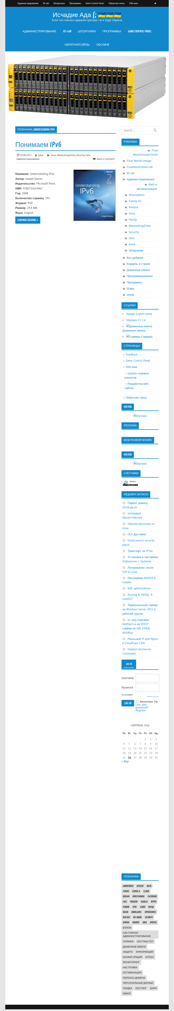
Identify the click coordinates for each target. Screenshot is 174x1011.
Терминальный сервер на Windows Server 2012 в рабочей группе (140, 609)
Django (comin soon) (139, 314)
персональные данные (138, 982)
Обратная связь (117, 3)
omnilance (136, 912)
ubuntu (135, 922)
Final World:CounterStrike (145, 152)
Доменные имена (138, 270)
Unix (87, 155)
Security (80, 155)
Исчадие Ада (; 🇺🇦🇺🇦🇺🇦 (87, 15)
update (153, 922)
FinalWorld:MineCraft (140, 167)
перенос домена (134, 977)
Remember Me (149, 701)
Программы (75, 3)
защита (128, 951)
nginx (125, 912)
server (126, 922)
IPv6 (135, 906)
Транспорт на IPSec (140, 551)
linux (53, 155)
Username (127, 678)
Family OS (135, 201)
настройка (130, 967)
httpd (153, 901)
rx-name (137, 917)
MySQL (133, 219)
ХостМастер (145, 941)
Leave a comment (106, 158)
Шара (130, 288)
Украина (128, 941)
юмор (130, 294)
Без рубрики (135, 258)
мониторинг (131, 962)
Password (127, 687)
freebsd (133, 207)
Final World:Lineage (139, 161)
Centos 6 (136, 891)
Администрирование (28, 3)
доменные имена (134, 946)
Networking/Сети (66, 155)
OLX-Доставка (137, 534)
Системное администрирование (137, 934)
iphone (126, 906)
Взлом (127, 927)
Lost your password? (142, 706)
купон (149, 957)
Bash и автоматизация (147, 186)
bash (149, 886)
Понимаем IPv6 (38, 144)
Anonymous (128, 886)
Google (144, 901)
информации (144, 951)
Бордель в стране (138, 264)
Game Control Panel (94, 3)
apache (140, 886)
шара (153, 988)
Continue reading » (27, 220)
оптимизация (132, 972)
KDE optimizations (139, 588)
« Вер (125, 761)
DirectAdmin (136, 195)
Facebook (152, 896)
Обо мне (133, 3)
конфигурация (132, 957)
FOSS (125, 901)
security (149, 917)
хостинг (141, 988)
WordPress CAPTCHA (153, 696)
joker (41, 155)
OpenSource (150, 912)
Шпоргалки (59, 3)
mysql (151, 906)
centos (126, 891)
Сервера (146, 336)
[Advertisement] (140, 818)
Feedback (131, 354)
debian (126, 896)
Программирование (140, 276)
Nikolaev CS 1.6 (136, 320)
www (132, 244)
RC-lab (46, 3)
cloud (146, 891)
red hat (126, 917)
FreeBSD (133, 901)
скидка (127, 988)
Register (141, 710)
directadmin (138, 896)
